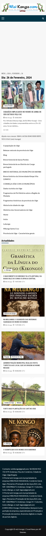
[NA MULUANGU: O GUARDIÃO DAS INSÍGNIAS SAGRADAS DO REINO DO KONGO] (23, 302)
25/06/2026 (18, 453)
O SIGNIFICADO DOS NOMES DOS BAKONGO (19, 450)
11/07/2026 (18, 325)
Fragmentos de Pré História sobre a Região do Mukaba (21, 194)
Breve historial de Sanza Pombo (16, 160)
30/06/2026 (18, 371)
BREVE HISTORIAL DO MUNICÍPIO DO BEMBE (22, 172)
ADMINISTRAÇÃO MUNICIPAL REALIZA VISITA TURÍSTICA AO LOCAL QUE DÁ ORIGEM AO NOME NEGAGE (21, 365)
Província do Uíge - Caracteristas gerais (19, 233)
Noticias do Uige (17, 357)
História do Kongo (10, 313)
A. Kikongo (7, 270)
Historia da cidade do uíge (13, 205)
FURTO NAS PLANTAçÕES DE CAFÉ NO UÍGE (19, 409)
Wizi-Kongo (8, 118)
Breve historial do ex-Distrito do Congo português (19, 165)
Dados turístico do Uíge (12, 188)
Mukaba (19, 403)
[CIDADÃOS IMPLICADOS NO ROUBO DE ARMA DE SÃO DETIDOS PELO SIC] (23, 94)
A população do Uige (11, 146)
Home (5, 215)
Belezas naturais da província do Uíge (18, 150)
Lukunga (6, 224)
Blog (5, 155)
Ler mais (5, 130)
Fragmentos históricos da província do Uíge (20, 201)
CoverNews (30, 529)
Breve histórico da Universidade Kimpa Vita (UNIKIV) (20, 177)
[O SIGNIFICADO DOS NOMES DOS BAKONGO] (23, 432)
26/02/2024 (18, 117)
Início (5, 219)
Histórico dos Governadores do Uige (17, 210)
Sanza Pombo (8, 106)
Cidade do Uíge (9, 403)
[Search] (43, 18)
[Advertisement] (23, 45)
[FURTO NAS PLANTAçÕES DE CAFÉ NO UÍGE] (23, 391)
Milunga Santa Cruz (11, 229)
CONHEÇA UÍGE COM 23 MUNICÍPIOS (19, 184)
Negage (6, 357)
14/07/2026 (18, 282)
